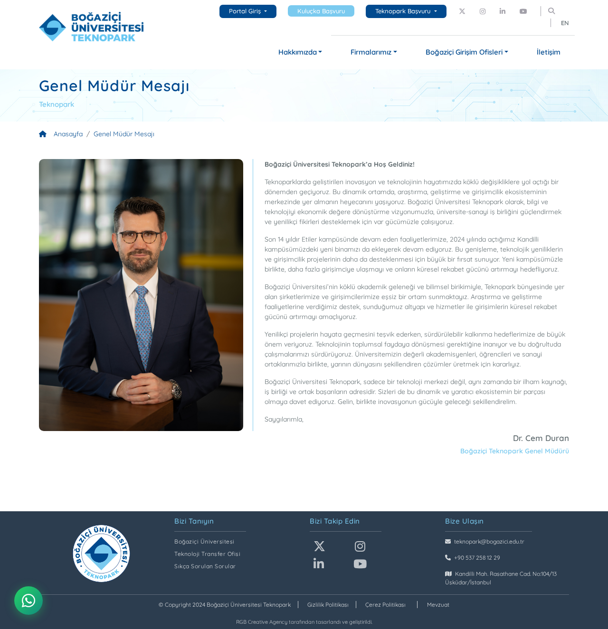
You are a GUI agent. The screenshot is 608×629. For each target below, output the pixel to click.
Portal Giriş (246, 11)
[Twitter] (462, 12)
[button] (300, 52)
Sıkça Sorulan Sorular (205, 566)
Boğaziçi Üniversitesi (204, 541)
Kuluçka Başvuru (321, 11)
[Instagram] (482, 12)
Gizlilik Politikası (328, 604)
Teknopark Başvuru (403, 11)
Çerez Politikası (385, 604)
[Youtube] (523, 12)
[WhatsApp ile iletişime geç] (28, 600)
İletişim (548, 51)
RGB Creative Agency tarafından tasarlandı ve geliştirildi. (304, 622)
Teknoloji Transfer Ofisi (207, 553)
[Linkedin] (502, 12)
